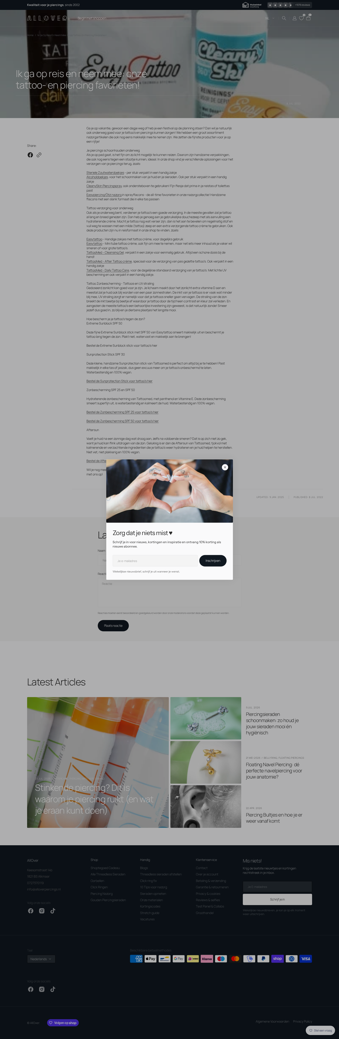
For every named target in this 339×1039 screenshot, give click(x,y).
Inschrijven (213, 560)
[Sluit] (225, 467)
